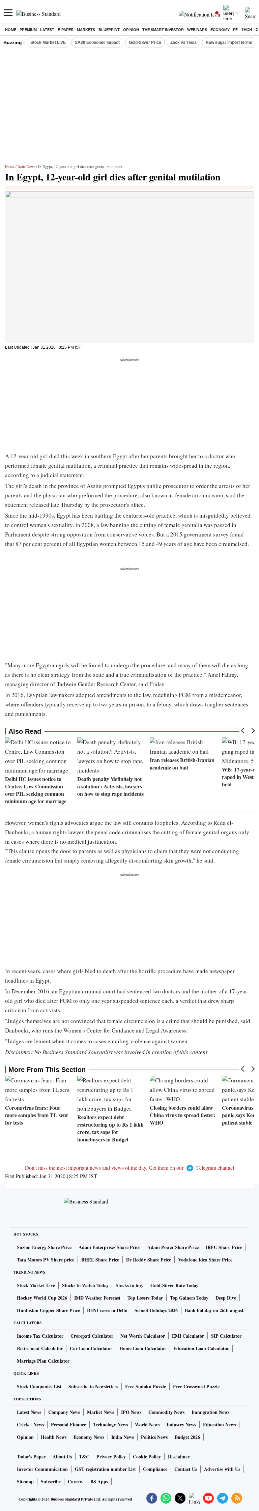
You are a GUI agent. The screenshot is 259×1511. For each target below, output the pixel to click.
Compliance (155, 1469)
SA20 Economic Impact (97, 42)
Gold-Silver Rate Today (174, 1285)
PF (235, 30)
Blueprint (109, 30)
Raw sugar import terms (229, 42)
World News (147, 1424)
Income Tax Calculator (40, 1335)
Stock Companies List (39, 1386)
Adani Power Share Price (173, 1247)
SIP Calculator (226, 1335)
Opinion (131, 30)
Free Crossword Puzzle (196, 1386)
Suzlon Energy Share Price (44, 1247)
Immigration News (210, 1412)
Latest (47, 30)
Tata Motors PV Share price (45, 1259)
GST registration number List (105, 1469)
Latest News (29, 1412)
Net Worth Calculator (142, 1335)
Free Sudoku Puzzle (145, 1386)
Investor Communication (42, 1469)
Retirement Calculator (40, 1348)
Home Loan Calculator (142, 1348)
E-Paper (66, 30)
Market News (100, 1412)
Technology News (110, 1424)
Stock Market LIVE (48, 42)
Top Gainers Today (189, 1297)
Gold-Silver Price (145, 42)
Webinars (197, 30)
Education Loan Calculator (201, 1348)
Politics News (154, 1437)
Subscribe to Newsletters (93, 1386)
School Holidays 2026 (156, 1310)
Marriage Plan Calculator (43, 1360)
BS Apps (99, 1481)
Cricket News (30, 1424)
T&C (84, 1456)
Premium (28, 30)
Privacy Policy (111, 1456)
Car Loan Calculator (91, 1348)
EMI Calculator (188, 1335)
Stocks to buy (129, 1285)
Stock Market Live (36, 1285)
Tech (246, 29)
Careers (75, 1481)
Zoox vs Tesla (183, 42)
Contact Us (185, 1469)
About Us (62, 1456)
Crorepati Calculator (91, 1335)
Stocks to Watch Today (85, 1285)
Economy (220, 30)
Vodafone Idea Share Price (205, 1259)
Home (10, 30)
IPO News (131, 1412)
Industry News (181, 1424)
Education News (219, 1424)
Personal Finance (68, 1424)
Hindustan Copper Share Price (48, 1310)
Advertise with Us (222, 1469)
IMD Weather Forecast (97, 1297)
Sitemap (25, 1481)
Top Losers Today (145, 1297)
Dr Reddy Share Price (148, 1259)
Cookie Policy (147, 1456)
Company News (64, 1412)
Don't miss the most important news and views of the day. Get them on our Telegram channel (129, 1167)
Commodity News (166, 1412)
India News (26, 166)
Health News (53, 1437)
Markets (86, 30)
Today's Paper (31, 1456)
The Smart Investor (163, 30)
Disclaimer (179, 1456)
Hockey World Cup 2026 (42, 1297)
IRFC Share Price (224, 1247)
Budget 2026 (187, 1437)
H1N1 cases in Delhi (107, 1310)
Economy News (89, 1437)
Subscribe (51, 1481)
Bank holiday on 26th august (214, 1310)
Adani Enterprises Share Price (109, 1247)
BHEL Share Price (100, 1259)
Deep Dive (225, 1297)
